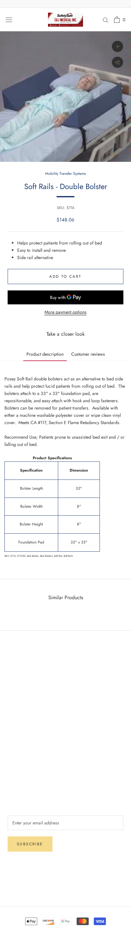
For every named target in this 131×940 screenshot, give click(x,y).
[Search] (105, 19)
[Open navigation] (9, 19)
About (13, 740)
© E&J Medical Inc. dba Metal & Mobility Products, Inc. (65, 885)
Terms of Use (20, 761)
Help (12, 660)
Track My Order (22, 702)
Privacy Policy (21, 692)
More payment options (65, 312)
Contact (15, 750)
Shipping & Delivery (26, 671)
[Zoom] (117, 46)
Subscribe (30, 844)
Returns (14, 681)
